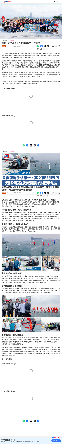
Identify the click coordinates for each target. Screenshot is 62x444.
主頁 (4, 40)
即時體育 (12, 40)
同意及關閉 (56, 440)
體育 (7, 40)
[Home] (7, 1)
